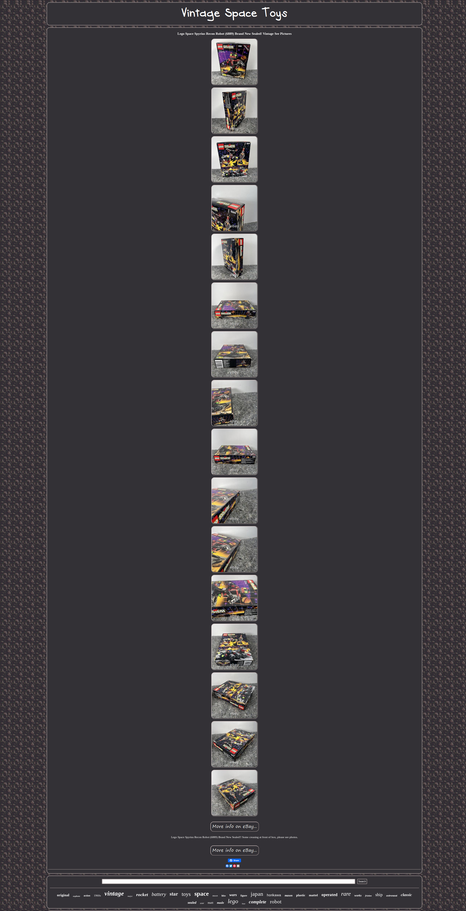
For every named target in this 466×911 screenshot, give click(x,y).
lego (233, 901)
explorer (76, 896)
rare (346, 893)
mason (289, 895)
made (220, 902)
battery (159, 894)
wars (233, 895)
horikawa (274, 895)
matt (210, 902)
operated (329, 894)
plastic (300, 895)
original (63, 895)
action (87, 895)
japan (257, 894)
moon (215, 895)
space (201, 893)
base (243, 904)
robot (275, 901)
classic (406, 894)
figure (243, 895)
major (130, 896)
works (358, 895)
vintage (114, 893)
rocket (142, 894)
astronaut (391, 895)
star (174, 893)
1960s (97, 895)
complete (257, 901)
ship (379, 894)
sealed (192, 902)
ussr (202, 903)
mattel (313, 895)
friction (368, 895)
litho (224, 895)
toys (186, 894)
